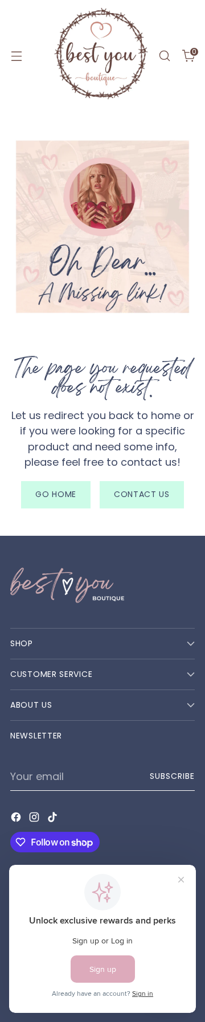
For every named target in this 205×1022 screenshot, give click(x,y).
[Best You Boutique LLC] (101, 56)
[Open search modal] (164, 56)
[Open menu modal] (16, 56)
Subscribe (172, 776)
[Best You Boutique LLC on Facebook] (17, 819)
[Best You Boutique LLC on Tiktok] (53, 819)
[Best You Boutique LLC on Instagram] (35, 819)
